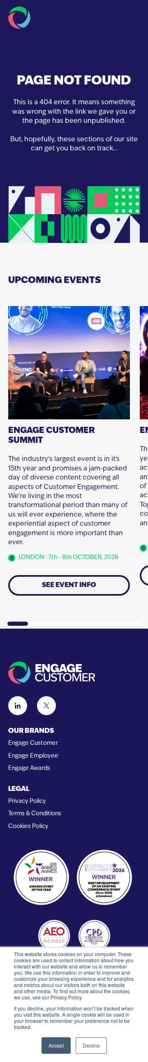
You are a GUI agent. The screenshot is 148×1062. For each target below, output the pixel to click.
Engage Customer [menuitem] (33, 743)
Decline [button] (91, 1045)
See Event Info (69, 585)
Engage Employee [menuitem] (33, 756)
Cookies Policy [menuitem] (28, 826)
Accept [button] (56, 1045)
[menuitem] (74, 731)
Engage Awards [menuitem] (29, 768)
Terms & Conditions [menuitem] (34, 814)
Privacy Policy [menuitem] (27, 801)
